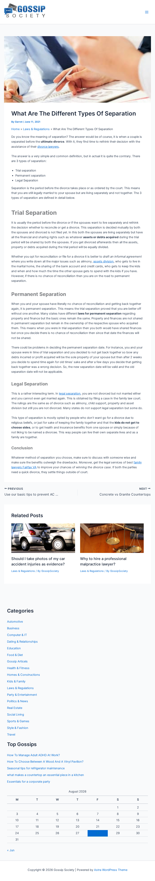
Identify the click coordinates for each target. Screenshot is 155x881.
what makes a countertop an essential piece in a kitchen (45, 775)
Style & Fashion (17, 728)
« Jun (11, 850)
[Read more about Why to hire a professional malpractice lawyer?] (112, 538)
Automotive (15, 621)
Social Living (15, 714)
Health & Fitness (18, 668)
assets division (103, 261)
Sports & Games (18, 721)
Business (13, 628)
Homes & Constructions (23, 675)
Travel (11, 734)
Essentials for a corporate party (28, 781)
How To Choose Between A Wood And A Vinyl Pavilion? (45, 761)
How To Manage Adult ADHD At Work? (33, 755)
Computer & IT (17, 635)
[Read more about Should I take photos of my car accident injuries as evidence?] (43, 538)
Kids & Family (16, 681)
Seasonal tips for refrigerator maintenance (36, 768)
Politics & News (17, 701)
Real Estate (14, 708)
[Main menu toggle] (146, 12)
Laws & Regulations (23, 571)
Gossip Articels (17, 661)
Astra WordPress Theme (110, 870)
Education (14, 648)
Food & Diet (15, 655)
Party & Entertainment (22, 695)
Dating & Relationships (22, 641)
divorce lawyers (48, 146)
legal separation (70, 393)
